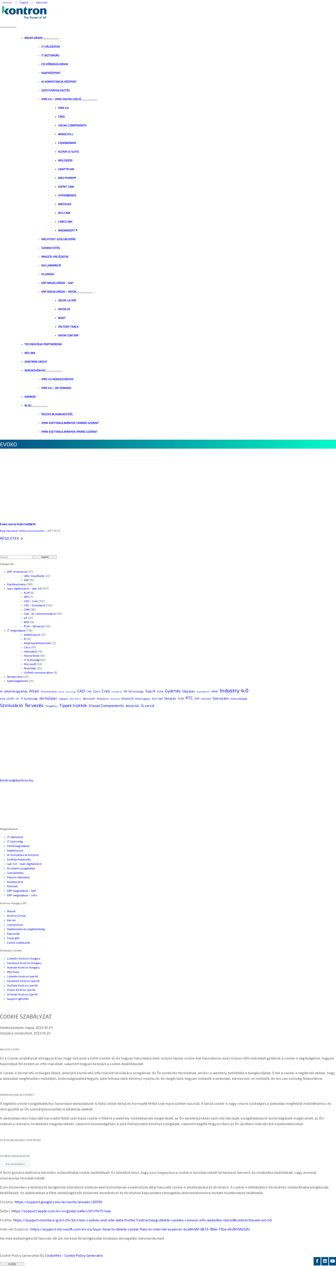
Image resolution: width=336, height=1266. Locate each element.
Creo (106, 691)
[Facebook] (317, 1261)
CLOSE (12, 1264)
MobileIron (103, 698)
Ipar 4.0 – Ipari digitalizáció (24, 863)
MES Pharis (75, 698)
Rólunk (11, 911)
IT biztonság (32, 659)
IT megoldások (16, 630)
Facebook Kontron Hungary (24, 963)
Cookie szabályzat (18, 942)
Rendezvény (15, 676)
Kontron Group (16, 915)
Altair (34, 691)
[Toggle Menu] (51, 38)
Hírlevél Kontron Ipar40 (22, 994)
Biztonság (71, 691)
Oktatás (170, 698)
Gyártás (172, 690)
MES (27, 622)
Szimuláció (11, 705)
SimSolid (206, 698)
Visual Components (106, 705)
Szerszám (221, 698)
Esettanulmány (16, 584)
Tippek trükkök (73, 705)
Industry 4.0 (234, 690)
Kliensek (12, 886)
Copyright (13, 938)
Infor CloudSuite (34, 575)
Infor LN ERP (7, 698)
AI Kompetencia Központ (23, 854)
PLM (181, 698)
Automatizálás (49, 691)
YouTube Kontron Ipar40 (22, 985)
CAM (27, 609)
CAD (81, 690)
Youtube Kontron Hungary (23, 967)
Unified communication (31, 530)
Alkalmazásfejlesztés (37, 643)
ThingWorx (51, 706)
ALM (27, 592)
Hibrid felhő (31, 655)
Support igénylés (18, 998)
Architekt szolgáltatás (21, 868)
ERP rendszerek (17, 571)
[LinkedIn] (324, 1261)
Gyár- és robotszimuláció (40, 613)
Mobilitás (30, 668)
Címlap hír (116, 691)
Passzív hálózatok (18, 877)
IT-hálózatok (15, 837)
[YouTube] (332, 1261)
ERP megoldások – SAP (21, 890)
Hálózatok (12, 530)
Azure (62, 691)
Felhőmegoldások (18, 846)
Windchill (132, 706)
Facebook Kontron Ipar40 (23, 980)
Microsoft (30, 664)
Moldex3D (127, 698)
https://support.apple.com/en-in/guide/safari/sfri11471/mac (61, 1211)
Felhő (160, 691)
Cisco (27, 647)
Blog (2, 530)
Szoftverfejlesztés (19, 859)
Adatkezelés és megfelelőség (26, 929)
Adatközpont (32, 634)
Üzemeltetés (15, 872)
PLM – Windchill (34, 626)
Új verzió (147, 706)
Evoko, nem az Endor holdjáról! (18, 524)
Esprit (150, 691)
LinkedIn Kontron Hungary (23, 958)
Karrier (11, 920)
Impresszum (15, 924)
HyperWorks (203, 691)
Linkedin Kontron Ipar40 (22, 976)
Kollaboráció (15, 881)
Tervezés (34, 705)
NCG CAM (157, 698)
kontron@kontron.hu (16, 780)
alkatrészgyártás (15, 691)
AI (25, 638)
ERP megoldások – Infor (22, 895)
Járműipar (48, 698)
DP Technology (134, 691)
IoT (25, 617)
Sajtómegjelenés (17, 680)
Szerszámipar (238, 698)
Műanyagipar (142, 698)
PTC (189, 697)
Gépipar (188, 691)
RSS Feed (13, 972)
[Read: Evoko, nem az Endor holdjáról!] (127, 517)
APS (26, 596)
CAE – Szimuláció (34, 605)
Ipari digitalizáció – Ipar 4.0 (24, 588)
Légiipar (63, 698)
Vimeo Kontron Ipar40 (21, 989)
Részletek (9, 538)
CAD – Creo (31, 601)
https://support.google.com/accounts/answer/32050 (58, 1202)
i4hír (215, 691)
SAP (26, 580)
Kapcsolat (13, 933)
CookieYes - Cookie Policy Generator (74, 1255)
